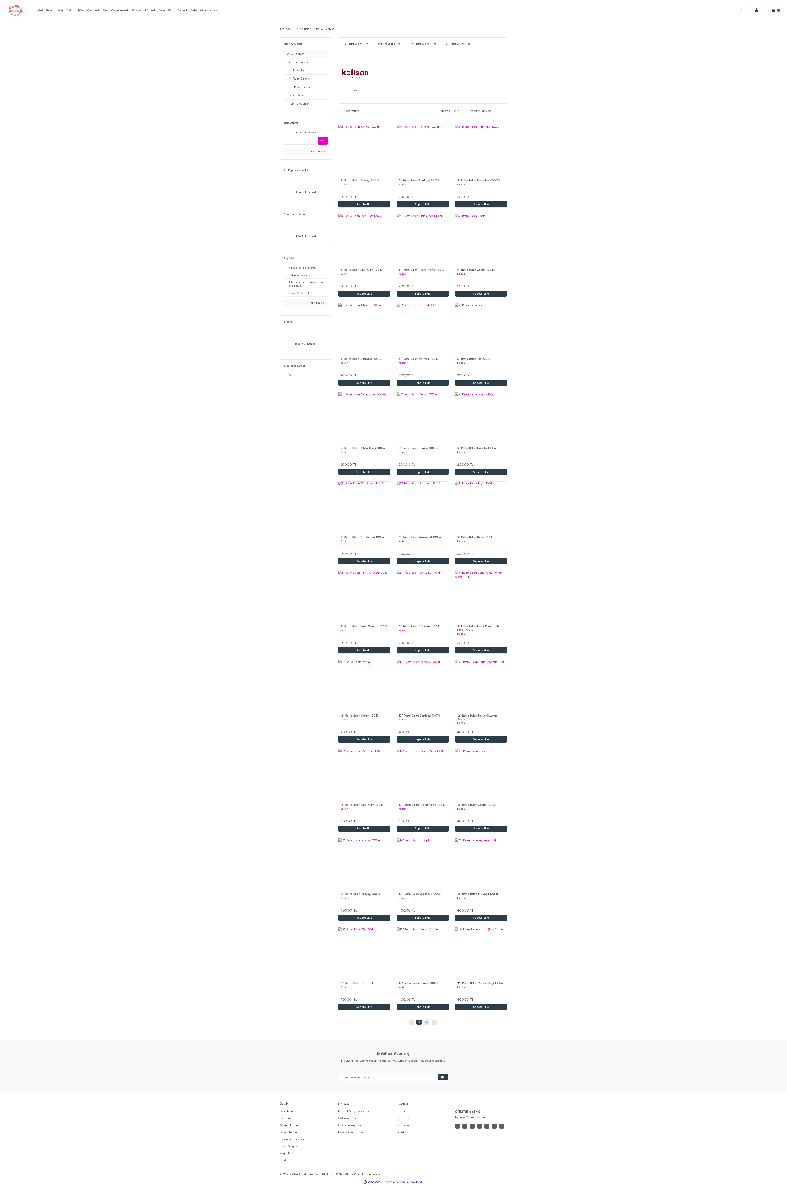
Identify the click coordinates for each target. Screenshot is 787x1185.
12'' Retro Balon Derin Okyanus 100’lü (477, 717)
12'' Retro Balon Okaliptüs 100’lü (420, 894)
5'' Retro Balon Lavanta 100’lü (476, 448)
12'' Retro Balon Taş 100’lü (357, 983)
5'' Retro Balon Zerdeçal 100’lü (419, 180)
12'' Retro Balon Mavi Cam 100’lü (361, 804)
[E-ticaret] (393, 1182)
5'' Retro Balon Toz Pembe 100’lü (362, 537)
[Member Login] (756, 10)
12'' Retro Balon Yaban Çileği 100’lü (480, 983)
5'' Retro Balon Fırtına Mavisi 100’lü (421, 269)
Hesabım (402, 1111)
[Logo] (15, 10)
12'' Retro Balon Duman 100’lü (418, 983)
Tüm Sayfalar (317, 302)
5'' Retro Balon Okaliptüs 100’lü (360, 358)
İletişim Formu (288, 1132)
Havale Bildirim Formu (293, 1139)
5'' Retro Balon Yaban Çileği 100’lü (362, 448)
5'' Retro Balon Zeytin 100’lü (476, 269)
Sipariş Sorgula (289, 1146)
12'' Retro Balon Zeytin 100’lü (476, 804)
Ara (323, 140)
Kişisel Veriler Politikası (351, 1132)
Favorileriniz (404, 1125)
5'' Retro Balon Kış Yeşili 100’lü (418, 358)
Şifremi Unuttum (290, 1125)
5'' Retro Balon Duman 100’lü (418, 448)
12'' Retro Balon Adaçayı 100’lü (360, 894)
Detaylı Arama (317, 151)
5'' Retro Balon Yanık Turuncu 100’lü (364, 626)
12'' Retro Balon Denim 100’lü (359, 715)
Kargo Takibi (287, 1153)
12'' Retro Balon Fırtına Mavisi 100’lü (422, 804)
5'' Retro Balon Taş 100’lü (473, 358)
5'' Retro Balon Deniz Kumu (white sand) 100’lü (479, 628)
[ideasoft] (372, 1182)
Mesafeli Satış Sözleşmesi (353, 1111)
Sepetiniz (402, 1132)
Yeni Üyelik (286, 1111)
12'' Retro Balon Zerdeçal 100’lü (419, 715)
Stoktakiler (352, 110)
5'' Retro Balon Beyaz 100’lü (475, 537)
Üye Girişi (285, 1118)
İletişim (284, 1160)
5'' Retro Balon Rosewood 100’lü (420, 537)
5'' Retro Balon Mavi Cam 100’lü (361, 269)
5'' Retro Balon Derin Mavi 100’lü (478, 180)
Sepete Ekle (364, 204)
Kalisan (344, 184)
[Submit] (443, 1077)
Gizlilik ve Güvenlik (350, 1118)
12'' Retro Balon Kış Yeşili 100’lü (477, 894)
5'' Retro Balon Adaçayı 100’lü (359, 180)
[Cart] (776, 10)
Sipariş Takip (404, 1118)
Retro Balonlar (325, 29)
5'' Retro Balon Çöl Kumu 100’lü (419, 626)
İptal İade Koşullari (349, 1125)
